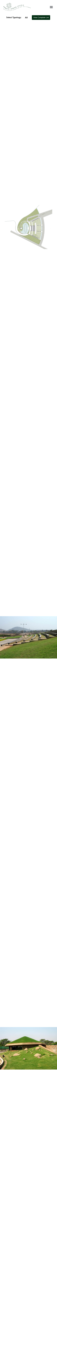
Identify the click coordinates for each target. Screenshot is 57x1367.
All (26, 17)
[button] (51, 6)
